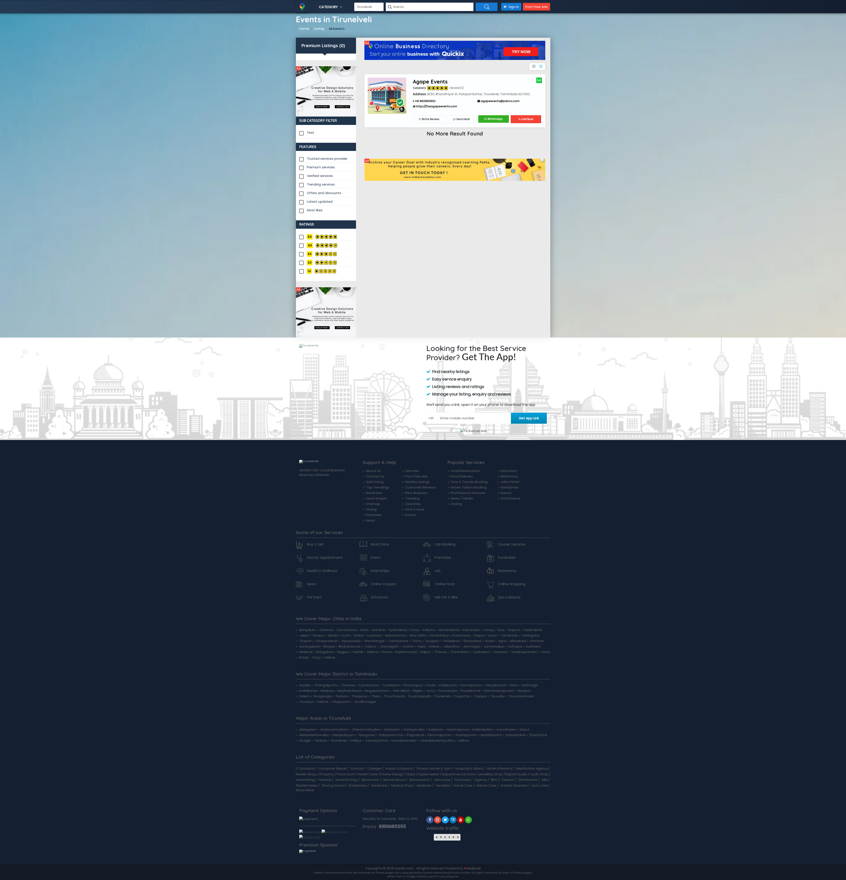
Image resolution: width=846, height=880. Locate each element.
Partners (314, 597)
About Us (373, 470)
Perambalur (447, 690)
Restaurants (419, 779)
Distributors (527, 779)
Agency (481, 779)
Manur (525, 729)
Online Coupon (383, 584)
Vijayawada (350, 641)
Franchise (373, 514)
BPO (494, 779)
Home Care (463, 785)
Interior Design (392, 774)
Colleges (374, 768)
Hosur (545, 652)
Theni (375, 696)
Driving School (333, 785)
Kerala (333, 635)
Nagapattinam (377, 690)
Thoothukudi (394, 696)
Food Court (346, 774)
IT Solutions (305, 768)
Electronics (370, 779)
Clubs (410, 774)
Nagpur (343, 652)
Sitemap (373, 503)
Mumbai (378, 630)
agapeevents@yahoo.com (499, 101)
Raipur (479, 635)
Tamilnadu (509, 635)
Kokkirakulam (482, 729)
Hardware (379, 785)
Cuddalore (391, 685)
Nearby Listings (417, 481)
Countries (413, 503)
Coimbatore (346, 630)
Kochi (346, 635)
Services (412, 470)
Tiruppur (480, 696)
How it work (414, 509)
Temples (442, 785)
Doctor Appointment (325, 557)
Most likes (315, 210)
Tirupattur (462, 696)
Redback (474, 868)
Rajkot (426, 652)
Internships (380, 570)
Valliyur (356, 740)
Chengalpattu (326, 685)
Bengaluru (307, 630)
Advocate (442, 779)
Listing (319, 28)
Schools (357, 768)
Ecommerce (510, 498)
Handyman (509, 487)
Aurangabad (309, 646)
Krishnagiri (530, 685)
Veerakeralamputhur (437, 740)
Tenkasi (341, 696)
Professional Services (468, 492)
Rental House (394, 779)
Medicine (424, 785)
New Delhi (418, 635)
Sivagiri (305, 740)
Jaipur (304, 635)
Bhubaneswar (349, 646)
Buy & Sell (315, 544)
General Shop (346, 779)
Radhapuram (466, 735)
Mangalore (324, 652)
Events (410, 514)
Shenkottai (538, 735)
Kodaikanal (308, 690)
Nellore (372, 652)
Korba (359, 635)
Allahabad (518, 641)
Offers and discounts (324, 193)
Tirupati (305, 641)
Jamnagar (471, 646)
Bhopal (329, 646)
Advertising (305, 779)
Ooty (316, 657)
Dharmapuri (413, 685)
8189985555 (392, 826)
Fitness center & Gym (434, 768)
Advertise (374, 492)
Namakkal (401, 690)
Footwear (462, 779)
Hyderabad (398, 630)
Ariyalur (305, 685)
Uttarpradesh (326, 641)
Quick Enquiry (376, 498)
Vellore (329, 657)
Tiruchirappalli (419, 696)
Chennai (326, 630)
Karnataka (471, 630)
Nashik (358, 652)
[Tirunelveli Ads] (326, 91)
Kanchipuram (471, 685)
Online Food (444, 584)
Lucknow (374, 635)
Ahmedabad (448, 630)
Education (509, 470)
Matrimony (509, 476)
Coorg (488, 630)
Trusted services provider (327, 158)
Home (304, 28)
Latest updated (319, 201)
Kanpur (318, 635)
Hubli (421, 646)
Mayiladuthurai (349, 690)
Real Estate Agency (532, 768)
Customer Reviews (420, 487)
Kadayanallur (414, 729)
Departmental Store (458, 774)
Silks (545, 779)
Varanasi (500, 652)
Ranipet (524, 690)
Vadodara (481, 652)
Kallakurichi (448, 685)
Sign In (513, 6)
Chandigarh (389, 646)
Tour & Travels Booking (469, 481)
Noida (489, 641)
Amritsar (537, 641)
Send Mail (463, 119)
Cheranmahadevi (366, 729)
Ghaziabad (472, 641)
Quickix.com (404, 868)
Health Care (367, 774)
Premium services (321, 167)
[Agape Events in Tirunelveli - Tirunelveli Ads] (387, 95)
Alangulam (308, 729)
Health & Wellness (322, 570)
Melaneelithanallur (314, 735)
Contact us (375, 476)
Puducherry (461, 635)
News (370, 520)
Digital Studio (516, 774)
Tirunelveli (442, 696)
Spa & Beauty (509, 597)
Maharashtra (395, 635)
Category (329, 6)
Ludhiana (533, 646)
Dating (456, 503)
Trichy (416, 641)
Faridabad (451, 641)
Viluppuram (341, 701)
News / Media (462, 498)
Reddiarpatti (491, 735)
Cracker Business (514, 785)
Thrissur (440, 652)
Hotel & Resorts (499, 768)
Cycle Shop (539, 774)
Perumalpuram (440, 735)
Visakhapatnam (524, 652)
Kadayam (392, 729)
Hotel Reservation (465, 470)
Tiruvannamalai (521, 696)
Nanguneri (367, 735)
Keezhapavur (458, 729)
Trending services (321, 184)
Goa (500, 630)
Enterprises (358, 785)
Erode (303, 657)
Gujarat (514, 630)
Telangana (530, 635)
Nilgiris (418, 690)
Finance (325, 779)
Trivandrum (460, 652)
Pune (415, 630)
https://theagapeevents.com (436, 106)
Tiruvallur (498, 696)
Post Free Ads (536, 6)
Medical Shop (402, 785)
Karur (514, 685)
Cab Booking (444, 544)
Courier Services (512, 544)
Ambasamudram (334, 729)
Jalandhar (451, 646)
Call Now (527, 119)
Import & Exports (399, 768)
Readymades (307, 785)
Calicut (370, 646)
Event (375, 557)
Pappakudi (415, 735)
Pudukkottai (470, 690)
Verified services (320, 176)
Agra (502, 641)
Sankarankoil (515, 735)
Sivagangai (322, 696)
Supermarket (428, 774)
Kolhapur (515, 646)
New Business (416, 492)
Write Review (430, 119)
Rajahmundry (406, 652)
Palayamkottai (391, 735)
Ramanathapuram (499, 690)
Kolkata (429, 630)
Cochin (408, 646)
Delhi (364, 630)
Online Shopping (511, 584)
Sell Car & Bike (446, 597)
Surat (492, 635)
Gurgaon (432, 641)
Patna (387, 652)
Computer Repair (332, 768)
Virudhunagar (365, 701)
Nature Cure (486, 785)
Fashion (508, 779)
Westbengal (374, 641)
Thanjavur (359, 696)
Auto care (540, 785)
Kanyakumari (496, 685)
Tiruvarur (306, 701)
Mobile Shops (306, 774)
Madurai (305, 652)
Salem (304, 696)
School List (379, 597)
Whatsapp (495, 119)
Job (437, 570)
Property (327, 774)
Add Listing (375, 481)
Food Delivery (462, 476)
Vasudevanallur (403, 740)
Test (310, 132)
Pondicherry (439, 635)
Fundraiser (507, 557)
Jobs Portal (510, 481)
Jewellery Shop (490, 774)
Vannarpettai (376, 740)
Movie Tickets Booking (469, 487)
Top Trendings (377, 487)
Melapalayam (344, 735)
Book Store (380, 544)
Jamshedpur (494, 646)
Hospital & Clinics (469, 768)
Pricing (371, 509)
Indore (434, 646)
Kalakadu (436, 729)
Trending (412, 498)
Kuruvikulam (506, 729)
